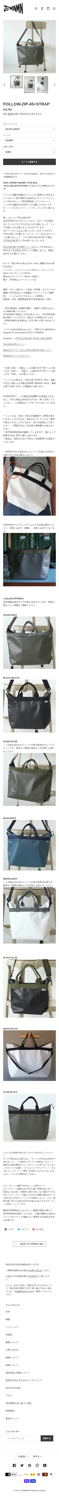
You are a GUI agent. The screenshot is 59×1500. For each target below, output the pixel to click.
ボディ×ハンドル (10, 124)
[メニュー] (54, 8)
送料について (12, 1365)
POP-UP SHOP (13, 1388)
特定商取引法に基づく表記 (19, 1403)
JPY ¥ (36, 1456)
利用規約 (10, 1410)
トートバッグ (12, 1327)
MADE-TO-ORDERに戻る (31, 1244)
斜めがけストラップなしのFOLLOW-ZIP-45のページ (27, 350)
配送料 (11, 114)
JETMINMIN (24, 1491)
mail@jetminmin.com (23, 1291)
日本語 (21, 1456)
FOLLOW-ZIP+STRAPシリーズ (18, 247)
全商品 (9, 1334)
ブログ (9, 1395)
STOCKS (32, 1276)
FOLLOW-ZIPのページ (13, 344)
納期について (12, 1357)
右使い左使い (8, 146)
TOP (8, 1312)
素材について (12, 1342)
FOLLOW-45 (12, 240)
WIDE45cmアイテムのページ (16, 356)
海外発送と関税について (17, 1372)
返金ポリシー (12, 1418)
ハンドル (7, 135)
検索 (8, 1319)
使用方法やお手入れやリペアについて (24, 1380)
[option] (16, 82)
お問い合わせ (36, 1270)
